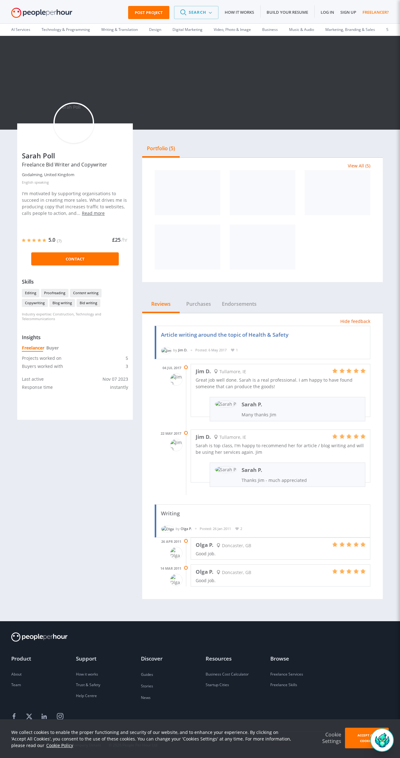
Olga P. (186, 528)
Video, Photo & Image (232, 29)
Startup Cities (217, 684)
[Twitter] (30, 716)
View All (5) (359, 166)
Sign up (348, 12)
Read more (93, 213)
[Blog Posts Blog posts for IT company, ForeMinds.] (262, 192)
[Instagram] (60, 716)
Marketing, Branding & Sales (350, 29)
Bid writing (88, 302)
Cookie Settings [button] (331, 738)
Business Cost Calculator (227, 674)
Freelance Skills (283, 684)
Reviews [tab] (161, 303)
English (27, 182)
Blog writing (62, 302)
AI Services (20, 29)
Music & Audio (301, 29)
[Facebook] (15, 716)
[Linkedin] (45, 716)
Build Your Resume (287, 12)
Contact (75, 259)
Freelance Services (286, 674)
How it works (239, 12)
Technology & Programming (66, 29)
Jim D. (183, 350)
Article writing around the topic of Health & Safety (224, 334)
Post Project (149, 12)
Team (16, 684)
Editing (30, 292)
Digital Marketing (187, 29)
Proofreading (54, 292)
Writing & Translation (119, 29)
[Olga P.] (167, 528)
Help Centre (86, 695)
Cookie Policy (59, 745)
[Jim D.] (166, 350)
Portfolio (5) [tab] (161, 148)
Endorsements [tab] (239, 303)
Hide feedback (355, 321)
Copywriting (35, 302)
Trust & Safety (88, 684)
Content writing (85, 292)
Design (155, 29)
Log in (327, 12)
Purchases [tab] (198, 303)
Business (270, 29)
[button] (196, 12)
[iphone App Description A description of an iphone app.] (337, 192)
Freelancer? (375, 12)
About (16, 674)
